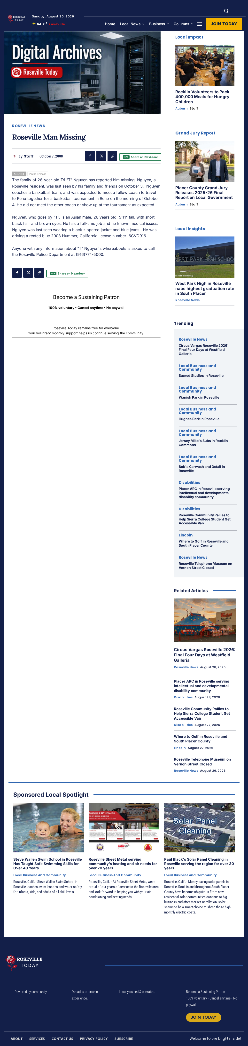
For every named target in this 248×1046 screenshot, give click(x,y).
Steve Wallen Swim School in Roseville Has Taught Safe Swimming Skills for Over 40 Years (47, 863)
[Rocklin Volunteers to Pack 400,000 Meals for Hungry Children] (204, 65)
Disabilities (189, 482)
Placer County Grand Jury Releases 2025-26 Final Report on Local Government (204, 192)
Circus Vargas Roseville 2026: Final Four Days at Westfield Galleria (203, 349)
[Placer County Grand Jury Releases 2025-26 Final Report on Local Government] (204, 161)
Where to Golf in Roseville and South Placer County (204, 543)
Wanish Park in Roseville (199, 397)
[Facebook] (90, 156)
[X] (101, 156)
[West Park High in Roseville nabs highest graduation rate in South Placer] (204, 257)
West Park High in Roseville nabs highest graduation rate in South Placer (204, 288)
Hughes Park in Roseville (199, 419)
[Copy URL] (112, 156)
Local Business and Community (197, 367)
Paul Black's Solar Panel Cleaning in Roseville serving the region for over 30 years (199, 863)
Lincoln (186, 535)
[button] (226, 10)
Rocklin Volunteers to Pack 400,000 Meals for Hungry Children (202, 96)
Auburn (181, 108)
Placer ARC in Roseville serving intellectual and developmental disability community (204, 493)
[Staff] (15, 156)
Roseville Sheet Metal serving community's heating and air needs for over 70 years (123, 863)
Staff (29, 156)
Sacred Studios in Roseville (201, 375)
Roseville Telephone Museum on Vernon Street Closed (205, 565)
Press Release (37, 174)
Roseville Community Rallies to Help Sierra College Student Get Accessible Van (205, 519)
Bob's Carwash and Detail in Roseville (202, 468)
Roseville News (28, 126)
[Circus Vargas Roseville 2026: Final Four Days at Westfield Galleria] (205, 620)
